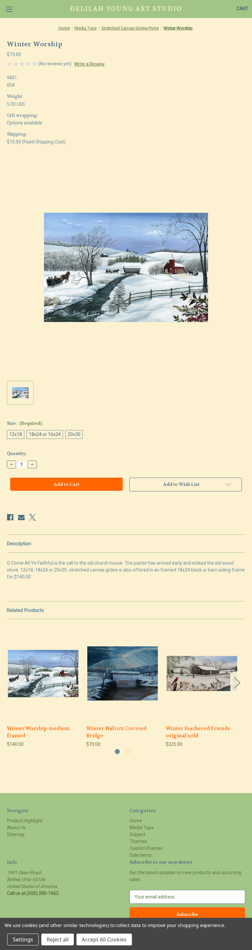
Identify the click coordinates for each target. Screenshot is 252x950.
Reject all (58, 939)
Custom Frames (146, 848)
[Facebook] (10, 517)
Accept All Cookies (104, 939)
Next (236, 682)
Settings (23, 939)
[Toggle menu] (9, 9)
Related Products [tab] (25, 610)
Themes (138, 841)
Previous (8, 682)
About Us (16, 827)
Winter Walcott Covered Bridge (116, 732)
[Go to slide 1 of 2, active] (117, 751)
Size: (24, 423)
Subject (137, 834)
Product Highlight (24, 820)
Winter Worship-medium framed (38, 732)
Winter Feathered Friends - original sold (199, 732)
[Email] (21, 517)
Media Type (142, 827)
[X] (32, 517)
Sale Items (141, 855)
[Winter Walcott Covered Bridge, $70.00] (122, 673)
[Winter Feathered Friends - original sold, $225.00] (202, 673)
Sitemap (16, 834)
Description (19, 544)
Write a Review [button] (89, 64)
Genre (136, 820)
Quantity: (17, 453)
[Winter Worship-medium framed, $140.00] (43, 673)
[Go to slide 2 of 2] (127, 751)
